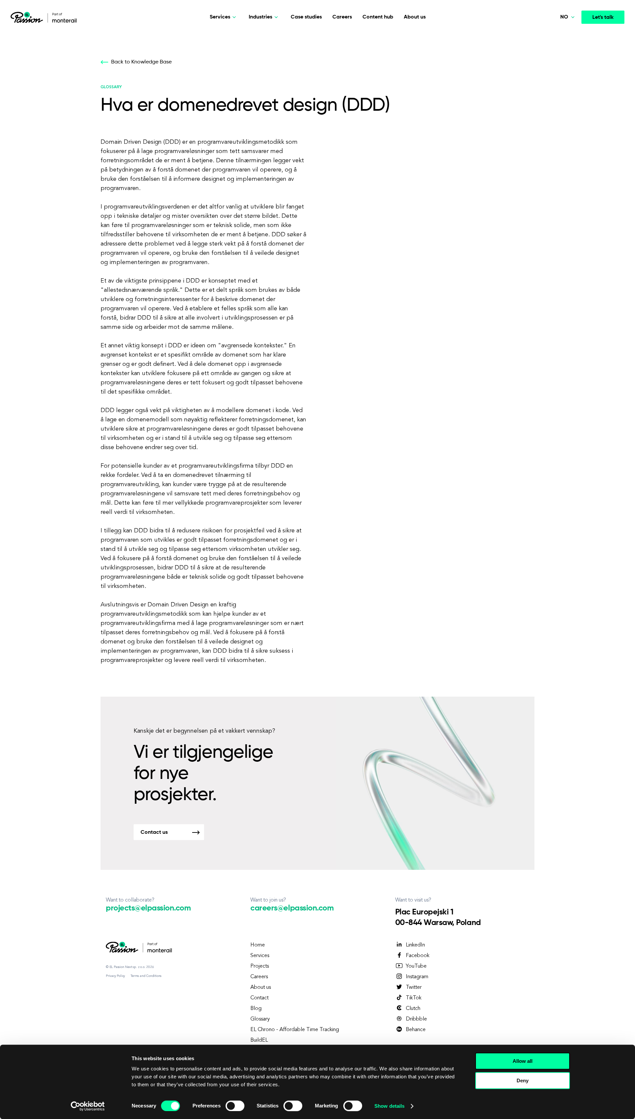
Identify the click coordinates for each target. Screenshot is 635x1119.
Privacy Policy (115, 976)
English (557, 66)
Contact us (154, 832)
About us (415, 17)
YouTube (416, 966)
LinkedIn (415, 945)
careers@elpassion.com (291, 908)
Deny (523, 1080)
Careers (342, 17)
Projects (259, 966)
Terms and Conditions (146, 976)
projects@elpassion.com (148, 908)
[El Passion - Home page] (28, 17)
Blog (256, 1008)
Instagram (417, 977)
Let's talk (603, 17)
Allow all (522, 1061)
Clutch (413, 1008)
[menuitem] (554, 36)
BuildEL (259, 1040)
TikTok (413, 998)
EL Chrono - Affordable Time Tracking (294, 1029)
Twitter (414, 987)
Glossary (260, 1019)
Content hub (377, 17)
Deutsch (559, 51)
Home (257, 945)
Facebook (417, 955)
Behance (416, 1029)
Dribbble (416, 1019)
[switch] (235, 1105)
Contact (259, 998)
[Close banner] (579, 1055)
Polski (556, 36)
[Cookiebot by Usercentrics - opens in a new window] (88, 1106)
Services (259, 955)
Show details (389, 1106)
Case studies (306, 17)
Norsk (556, 82)
